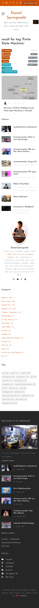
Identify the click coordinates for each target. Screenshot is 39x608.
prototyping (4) (27, 395)
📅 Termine (6, 64)
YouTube (7, 54)
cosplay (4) (13, 388)
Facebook (9, 566)
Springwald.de (11, 573)
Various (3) (6, 330)
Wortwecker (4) (7, 323)
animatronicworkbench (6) (25, 384)
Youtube (8, 559)
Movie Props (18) (8, 301)
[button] (3, 13)
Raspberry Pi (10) (9, 309)
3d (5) (4, 388)
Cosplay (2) (6, 334)
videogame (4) (7, 392)
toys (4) (23, 388)
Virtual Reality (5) (9, 319)
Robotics (34, 54)
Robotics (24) (7, 297)
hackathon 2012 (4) (9, 403)
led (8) (33, 377)
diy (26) (5, 373)
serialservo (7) (20, 380)
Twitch (6, 57)
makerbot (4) (20, 392)
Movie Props (33, 57)
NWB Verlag (12, 254)
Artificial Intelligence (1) (13, 352)
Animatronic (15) (8, 305)
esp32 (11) (15, 373)
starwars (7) (7, 380)
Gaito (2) (5, 349)
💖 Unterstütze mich (9, 72)
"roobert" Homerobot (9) (11, 312)
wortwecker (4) (21, 399)
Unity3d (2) (6, 341)
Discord (5, 61)
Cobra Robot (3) (8, 327)
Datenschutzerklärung (11, 542)
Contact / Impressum (10, 539)
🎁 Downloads (6, 68)
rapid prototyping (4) (11, 395)
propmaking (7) (8, 384)
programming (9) (8, 377)
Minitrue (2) (7, 345)
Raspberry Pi (32, 64)
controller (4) (8, 399)
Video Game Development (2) (12, 338)
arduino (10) (25, 373)
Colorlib (23, 595)
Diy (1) (4, 356)
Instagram (7, 50)
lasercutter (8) (22, 377)
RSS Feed (5, 546)
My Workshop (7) (8, 316)
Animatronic (33, 61)
